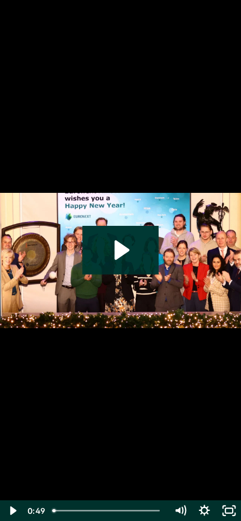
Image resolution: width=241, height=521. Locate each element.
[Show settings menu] (204, 510)
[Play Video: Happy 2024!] (120, 250)
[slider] (108, 510)
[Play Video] (12, 510)
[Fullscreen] (229, 510)
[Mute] (180, 510)
